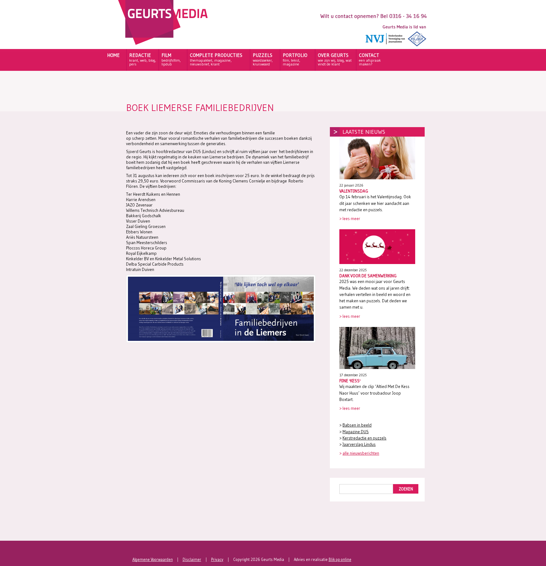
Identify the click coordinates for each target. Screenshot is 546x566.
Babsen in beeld (357, 425)
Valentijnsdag (353, 191)
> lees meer (349, 218)
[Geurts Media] (164, 43)
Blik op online (340, 559)
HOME (113, 55)
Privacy (217, 559)
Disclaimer (192, 559)
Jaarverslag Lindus (359, 444)
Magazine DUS (356, 431)
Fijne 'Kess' (350, 380)
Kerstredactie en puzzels (364, 438)
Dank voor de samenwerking (368, 275)
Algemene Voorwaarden (152, 559)
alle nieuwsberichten (361, 453)
